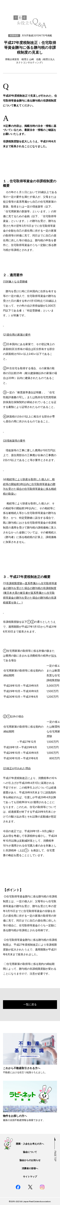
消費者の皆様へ (30, 1168)
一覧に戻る (30, 1004)
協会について (30, 1151)
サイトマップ (30, 1176)
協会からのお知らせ (30, 1160)
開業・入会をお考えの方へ (30, 1143)
